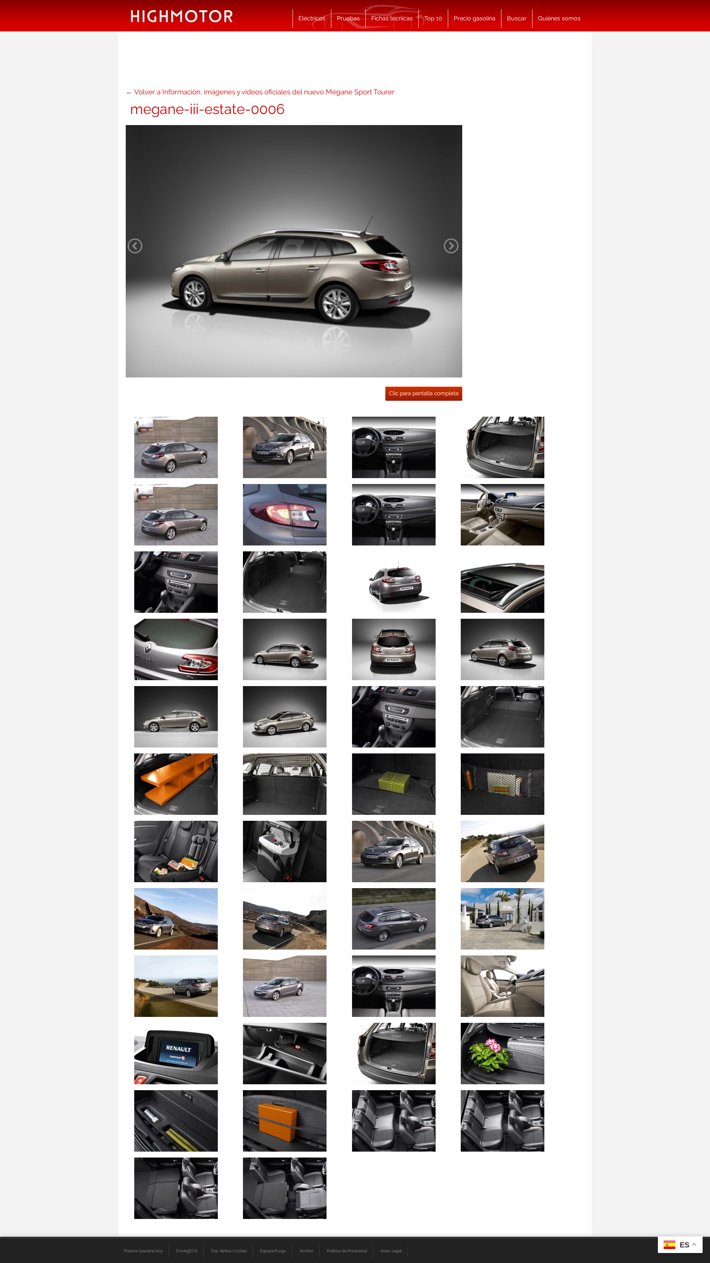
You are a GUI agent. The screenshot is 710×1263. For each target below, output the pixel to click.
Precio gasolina (475, 18)
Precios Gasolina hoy (143, 1250)
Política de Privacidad (347, 1250)
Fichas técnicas (392, 18)
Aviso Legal (391, 1250)
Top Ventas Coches (229, 1250)
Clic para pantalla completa (424, 393)
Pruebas (348, 18)
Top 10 (433, 18)
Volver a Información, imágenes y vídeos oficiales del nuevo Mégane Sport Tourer (264, 92)
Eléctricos (311, 18)
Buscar (517, 18)
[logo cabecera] (182, 16)
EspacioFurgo (273, 1250)
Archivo (307, 1250)
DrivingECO (186, 1250)
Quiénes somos (559, 18)
